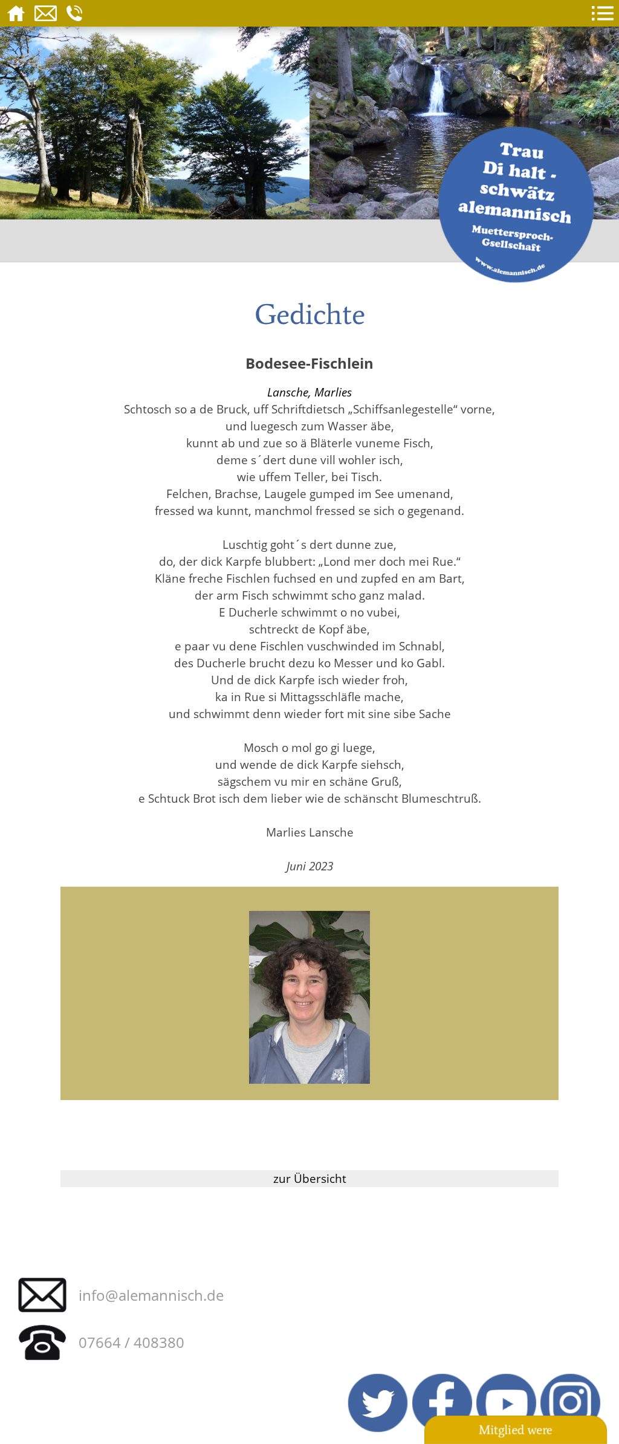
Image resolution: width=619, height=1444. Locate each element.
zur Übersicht (309, 1178)
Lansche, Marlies (309, 392)
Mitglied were (516, 1430)
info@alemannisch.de (151, 1295)
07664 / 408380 (131, 1342)
